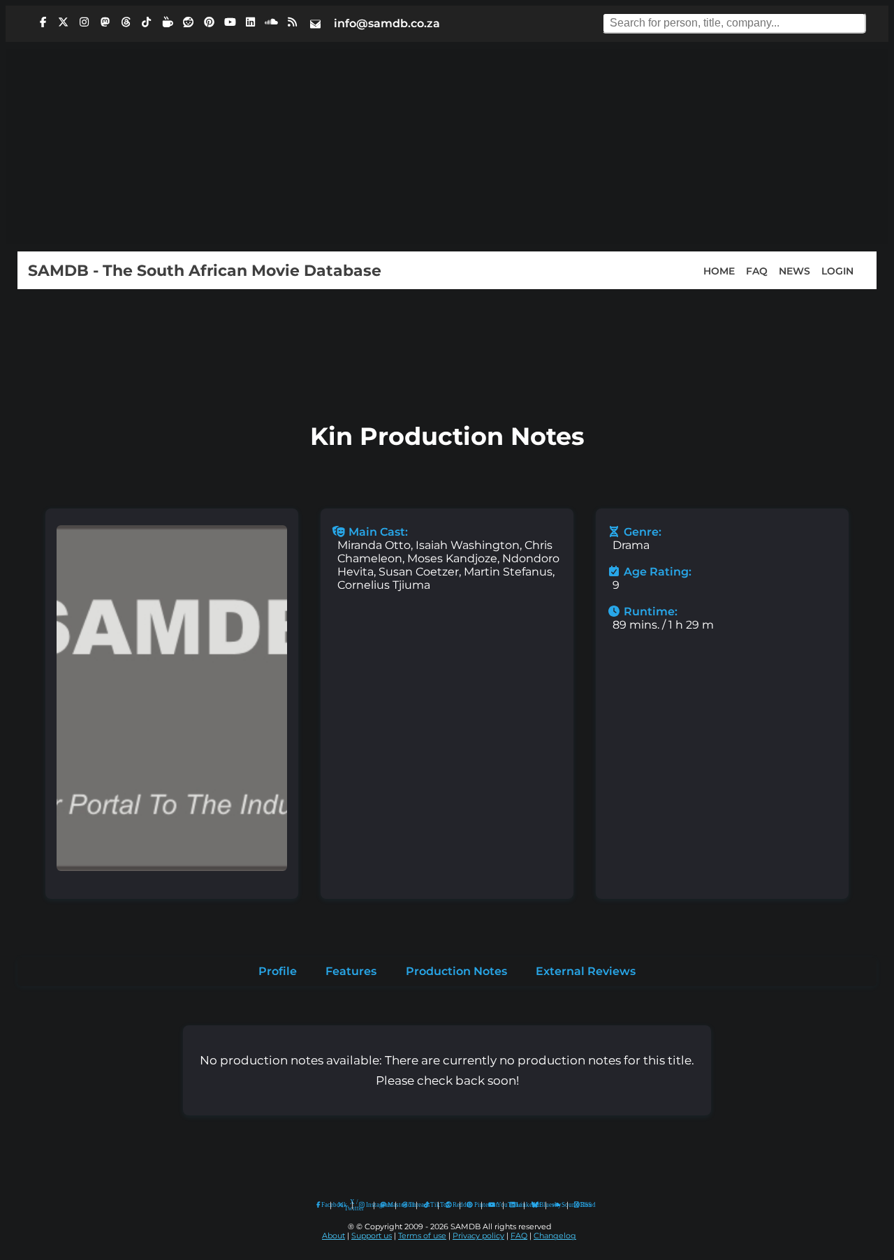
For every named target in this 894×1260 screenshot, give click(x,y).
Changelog (555, 1235)
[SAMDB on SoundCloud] (271, 22)
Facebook (322, 1205)
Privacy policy (478, 1235)
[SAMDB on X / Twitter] (63, 22)
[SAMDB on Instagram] (84, 22)
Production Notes (456, 971)
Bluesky (535, 1205)
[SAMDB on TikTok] (146, 22)
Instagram (366, 1205)
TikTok (431, 1205)
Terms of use (422, 1235)
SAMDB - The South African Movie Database (204, 270)
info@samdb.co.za (387, 23)
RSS (581, 1205)
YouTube (492, 1205)
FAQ (757, 270)
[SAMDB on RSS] (292, 22)
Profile (277, 971)
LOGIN (837, 270)
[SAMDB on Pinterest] (209, 22)
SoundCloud (557, 1205)
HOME (719, 270)
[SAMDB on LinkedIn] (251, 22)
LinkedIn (517, 1205)
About (333, 1235)
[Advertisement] (447, 146)
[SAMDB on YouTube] (230, 22)
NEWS (794, 270)
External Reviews (586, 971)
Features (350, 971)
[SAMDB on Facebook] (42, 22)
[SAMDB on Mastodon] (105, 22)
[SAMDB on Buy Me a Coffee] (167, 22)
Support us (371, 1235)
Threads (409, 1205)
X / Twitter (345, 1205)
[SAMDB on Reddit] (188, 22)
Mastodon (388, 1205)
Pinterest (474, 1205)
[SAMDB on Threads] (125, 22)
